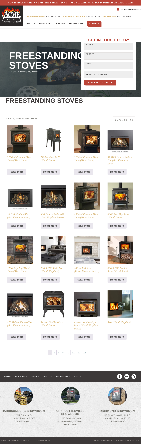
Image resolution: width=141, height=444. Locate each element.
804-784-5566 (117, 16)
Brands (60, 23)
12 (79, 352)
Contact (94, 24)
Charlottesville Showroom (70, 412)
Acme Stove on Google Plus (126, 376)
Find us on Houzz (133, 376)
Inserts (48, 377)
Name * (89, 45)
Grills (77, 377)
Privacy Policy (44, 441)
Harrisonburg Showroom (23, 410)
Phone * (90, 54)
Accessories (63, 377)
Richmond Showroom (117, 410)
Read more (17, 171)
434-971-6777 (81, 16)
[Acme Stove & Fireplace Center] (11, 16)
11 (73, 352)
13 (84, 352)
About (29, 23)
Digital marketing (101, 441)
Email (89, 63)
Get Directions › (23, 426)
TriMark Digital (132, 441)
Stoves (35, 377)
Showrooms (76, 23)
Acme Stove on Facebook (119, 376)
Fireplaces (21, 377)
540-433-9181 (43, 16)
